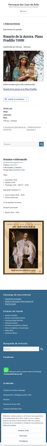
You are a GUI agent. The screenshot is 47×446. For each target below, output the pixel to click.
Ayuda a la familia (11, 315)
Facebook (8, 357)
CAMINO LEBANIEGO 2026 (12, 409)
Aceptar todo (23, 430)
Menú (24, 11)
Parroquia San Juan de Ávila (23, 4)
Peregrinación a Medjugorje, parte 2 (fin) (17, 395)
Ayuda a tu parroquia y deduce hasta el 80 (19, 301)
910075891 (13, 165)
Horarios (6, 399)
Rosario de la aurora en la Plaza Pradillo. (20, 89)
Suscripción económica (13, 299)
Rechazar (23, 436)
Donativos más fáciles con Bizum (16, 325)
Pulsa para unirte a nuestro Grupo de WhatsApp (22, 373)
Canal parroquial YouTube (14, 320)
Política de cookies (9, 425)
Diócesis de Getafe (11, 323)
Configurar (23, 441)
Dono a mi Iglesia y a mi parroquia (17, 328)
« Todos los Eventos (11, 24)
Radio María (9, 330)
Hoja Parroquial (10, 304)
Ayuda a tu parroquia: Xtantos (15, 318)
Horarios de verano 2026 (11, 404)
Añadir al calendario (16, 99)
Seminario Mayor (11, 333)
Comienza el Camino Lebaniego (14, 390)
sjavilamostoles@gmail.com (13, 162)
